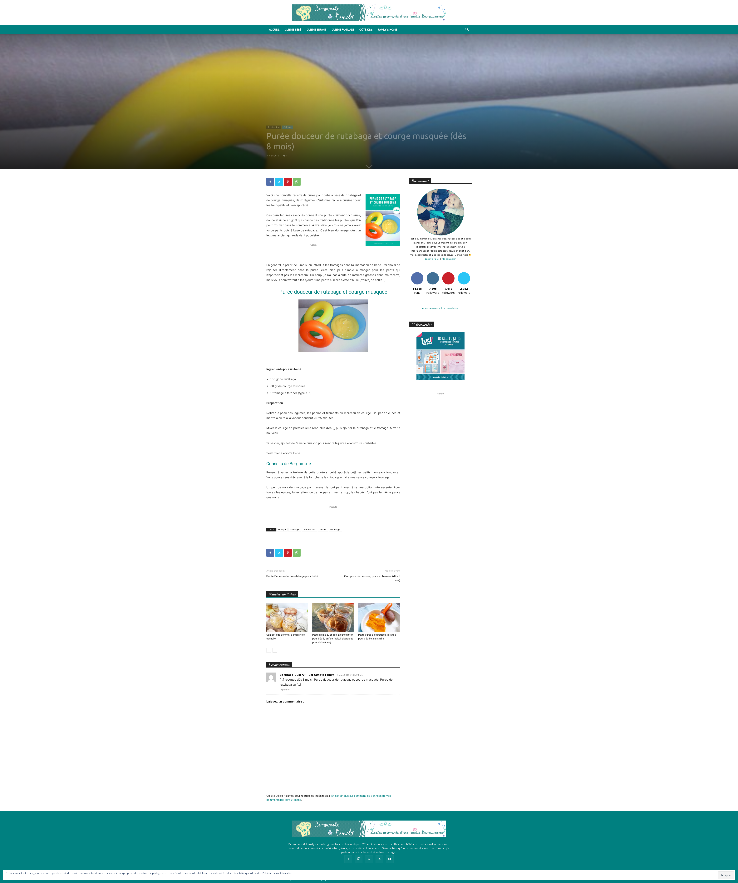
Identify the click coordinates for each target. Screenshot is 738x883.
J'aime (417, 273)
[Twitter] (279, 182)
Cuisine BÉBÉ (293, 29)
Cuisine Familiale (343, 29)
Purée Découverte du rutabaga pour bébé (292, 576)
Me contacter (449, 258)
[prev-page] (268, 650)
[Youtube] (390, 859)
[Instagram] (358, 859)
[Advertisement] (333, 253)
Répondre (284, 689)
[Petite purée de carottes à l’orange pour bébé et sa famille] (379, 617)
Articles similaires (282, 594)
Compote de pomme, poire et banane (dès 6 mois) (372, 578)
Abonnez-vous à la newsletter (440, 308)
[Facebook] (270, 182)
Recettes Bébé (274, 127)
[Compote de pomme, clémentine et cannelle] (287, 617)
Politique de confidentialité (277, 873)
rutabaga (335, 529)
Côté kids (366, 29)
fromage (294, 529)
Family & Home (387, 29)
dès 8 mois (287, 127)
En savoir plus (432, 258)
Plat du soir (310, 529)
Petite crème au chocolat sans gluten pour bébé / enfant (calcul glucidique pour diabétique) (332, 638)
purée (323, 529)
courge (282, 529)
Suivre (433, 273)
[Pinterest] (288, 182)
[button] (467, 30)
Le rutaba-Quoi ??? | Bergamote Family (307, 675)
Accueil (274, 29)
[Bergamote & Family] (369, 12)
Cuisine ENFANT (316, 29)
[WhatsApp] (297, 182)
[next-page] (275, 650)
